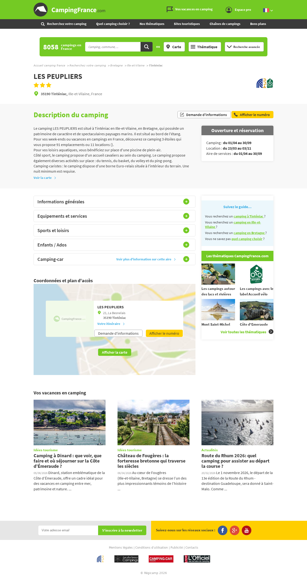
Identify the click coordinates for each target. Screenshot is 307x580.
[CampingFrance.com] (153, 9)
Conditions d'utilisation (151, 547)
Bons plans (258, 24)
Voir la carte (43, 178)
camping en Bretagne (249, 233)
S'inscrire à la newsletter (122, 530)
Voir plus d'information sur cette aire (143, 259)
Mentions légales (121, 547)
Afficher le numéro (164, 333)
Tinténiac (119, 318)
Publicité (177, 547)
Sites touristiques (187, 24)
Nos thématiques (152, 24)
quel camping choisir (246, 239)
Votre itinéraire (108, 324)
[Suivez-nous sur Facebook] (222, 530)
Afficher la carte (114, 352)
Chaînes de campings (225, 24)
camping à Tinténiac (249, 216)
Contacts (191, 547)
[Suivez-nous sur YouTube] (246, 530)
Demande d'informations (206, 114)
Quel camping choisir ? (113, 24)
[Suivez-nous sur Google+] (234, 530)
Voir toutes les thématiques (243, 331)
